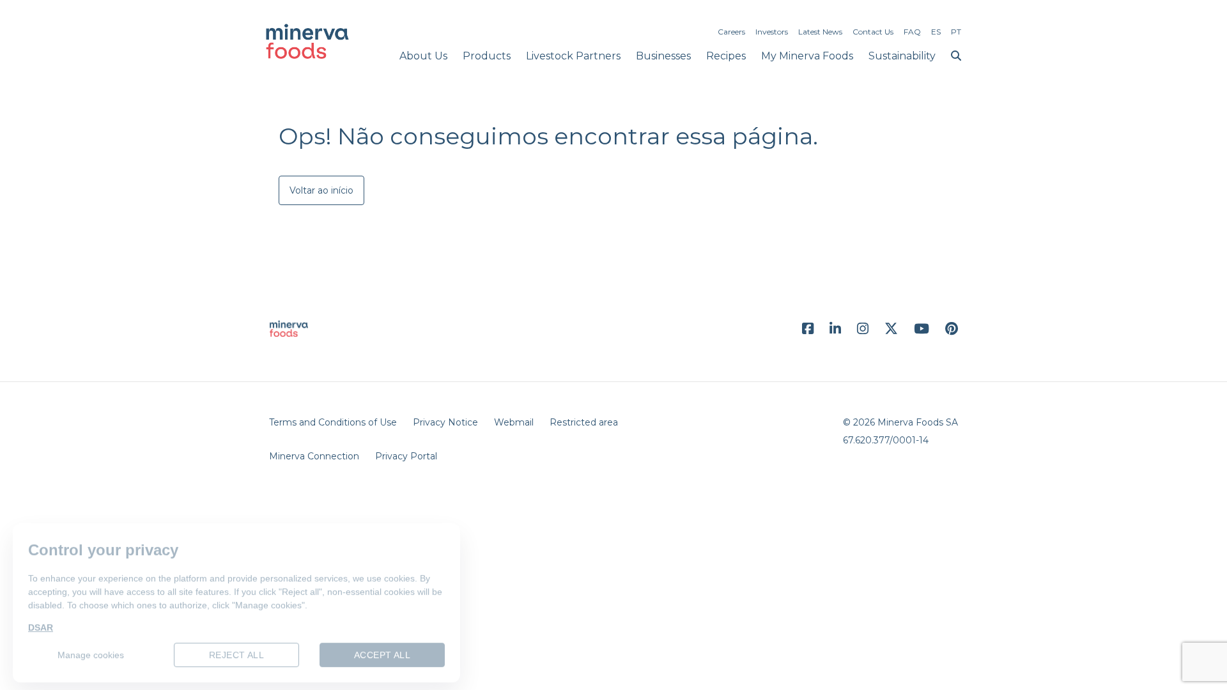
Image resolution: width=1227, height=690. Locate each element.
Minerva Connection (314, 456)
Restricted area (584, 422)
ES (936, 31)
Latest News (820, 31)
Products (487, 56)
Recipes (726, 56)
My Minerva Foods (807, 56)
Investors (771, 31)
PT (956, 31)
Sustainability (902, 56)
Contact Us (873, 31)
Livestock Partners (573, 56)
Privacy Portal (406, 456)
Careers (731, 31)
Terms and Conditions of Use (333, 422)
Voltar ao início (321, 190)
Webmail (514, 422)
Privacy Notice (445, 422)
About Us (423, 56)
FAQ (912, 31)
